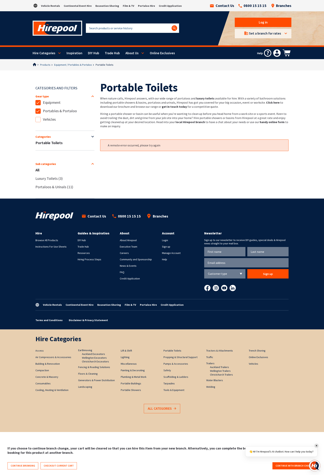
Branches (283, 6)
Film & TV (128, 6)
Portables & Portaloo (60, 110)
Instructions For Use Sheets (51, 246)
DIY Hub (93, 53)
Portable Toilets (49, 142)
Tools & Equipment (174, 390)
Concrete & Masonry (46, 377)
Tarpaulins (169, 383)
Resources (84, 253)
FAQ (122, 272)
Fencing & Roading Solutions (94, 367)
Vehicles (49, 119)
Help (164, 259)
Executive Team (128, 246)
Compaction (42, 370)
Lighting (125, 357)
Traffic (209, 357)
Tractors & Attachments (219, 350)
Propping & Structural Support (180, 357)
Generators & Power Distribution (96, 380)
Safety (167, 370)
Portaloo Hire (146, 6)
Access (39, 350)
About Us (132, 53)
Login (165, 240)
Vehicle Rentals (50, 6)
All (37, 170)
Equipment (52, 102)
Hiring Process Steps (89, 259)
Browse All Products (46, 240)
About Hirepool (128, 240)
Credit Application (170, 6)
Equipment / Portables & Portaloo (73, 64)
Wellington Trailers (220, 371)
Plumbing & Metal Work (133, 377)
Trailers (210, 363)
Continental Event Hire (78, 6)
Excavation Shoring (107, 6)
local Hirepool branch (190, 122)
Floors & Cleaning (88, 373)
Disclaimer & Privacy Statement (88, 320)
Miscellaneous (129, 363)
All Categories (160, 408)
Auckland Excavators (93, 354)
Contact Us (225, 6)
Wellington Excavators (94, 357)
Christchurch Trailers (221, 374)
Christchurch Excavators (95, 361)
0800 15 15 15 (255, 6)
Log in (263, 22)
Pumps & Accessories (176, 363)
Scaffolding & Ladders (176, 377)
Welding (210, 386)
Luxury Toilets (49, 178)
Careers (124, 253)
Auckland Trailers (219, 367)
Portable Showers (131, 390)
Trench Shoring (257, 350)
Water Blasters (214, 380)
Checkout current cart (59, 465)
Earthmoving (85, 350)
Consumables (43, 383)
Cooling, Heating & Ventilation (51, 390)
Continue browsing (23, 465)
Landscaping (85, 386)
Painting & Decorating (133, 370)
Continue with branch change (294, 465)
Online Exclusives (162, 53)
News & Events (128, 265)
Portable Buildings (131, 383)
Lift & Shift (126, 350)
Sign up (166, 246)
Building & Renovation (47, 363)
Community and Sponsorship (136, 259)
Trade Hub (112, 53)
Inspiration (74, 53)
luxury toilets (205, 98)
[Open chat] (314, 465)
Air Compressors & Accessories (53, 357)
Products (45, 64)
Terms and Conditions (49, 320)
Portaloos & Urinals (54, 186)
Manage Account (171, 253)
